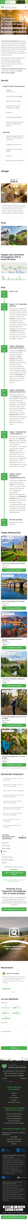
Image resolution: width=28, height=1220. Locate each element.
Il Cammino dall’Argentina (14, 1118)
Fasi (3, 854)
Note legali (14, 1137)
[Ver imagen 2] (13, 203)
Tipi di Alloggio (6, 848)
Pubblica (14, 1048)
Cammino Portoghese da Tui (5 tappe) (13, 601)
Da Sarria (14, 1093)
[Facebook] (3, 1081)
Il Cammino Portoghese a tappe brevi (13, 679)
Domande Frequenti (8, 859)
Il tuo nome (4, 1022)
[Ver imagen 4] (15, 203)
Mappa (5, 851)
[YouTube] (10, 1081)
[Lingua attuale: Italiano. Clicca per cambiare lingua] (26, 2)
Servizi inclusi (5, 845)
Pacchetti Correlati (7, 857)
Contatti (4, 1078)
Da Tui (14, 1095)
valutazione (4, 1002)
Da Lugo (14, 1100)
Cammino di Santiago (11, 28)
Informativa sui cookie (14, 1141)
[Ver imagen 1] (12, 203)
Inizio (3, 28)
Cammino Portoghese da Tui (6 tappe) (13, 563)
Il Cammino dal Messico (14, 1116)
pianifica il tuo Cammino (10, 2)
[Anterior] (2, 193)
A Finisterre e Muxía (14, 1102)
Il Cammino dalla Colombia (14, 1114)
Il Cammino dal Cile (14, 1121)
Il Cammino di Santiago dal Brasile (14, 1123)
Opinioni (4, 862)
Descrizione (5, 842)
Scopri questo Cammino (14, 570)
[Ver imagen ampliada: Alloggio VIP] (14, 193)
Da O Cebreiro (14, 1097)
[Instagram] (5, 1081)
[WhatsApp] (2, 2)
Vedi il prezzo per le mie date (14, 873)
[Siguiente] (26, 193)
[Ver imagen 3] (14, 203)
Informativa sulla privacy (14, 1139)
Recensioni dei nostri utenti (14, 867)
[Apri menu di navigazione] (25, 7)
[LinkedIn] (8, 1081)
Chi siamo (23, 1078)
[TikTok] (13, 1081)
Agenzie (14, 1143)
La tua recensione (6, 1031)
